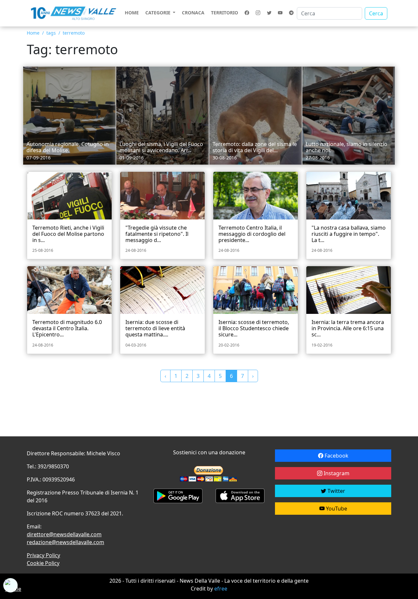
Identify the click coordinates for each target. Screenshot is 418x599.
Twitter (335, 490)
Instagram (335, 473)
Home (132, 12)
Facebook (335, 455)
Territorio (224, 12)
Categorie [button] (158, 12)
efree (220, 588)
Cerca (376, 13)
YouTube (336, 508)
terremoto (74, 33)
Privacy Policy (43, 555)
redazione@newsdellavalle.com (65, 542)
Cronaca (193, 12)
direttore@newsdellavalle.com (64, 534)
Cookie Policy (43, 563)
